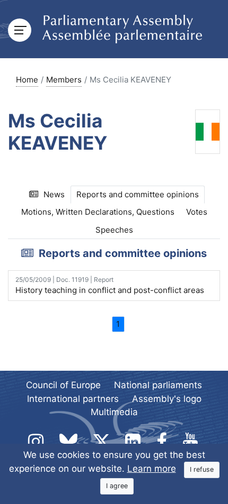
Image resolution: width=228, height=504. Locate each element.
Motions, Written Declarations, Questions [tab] (97, 212)
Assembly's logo (166, 398)
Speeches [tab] (114, 230)
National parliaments (158, 385)
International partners (73, 398)
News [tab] (54, 194)
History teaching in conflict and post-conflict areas (109, 285)
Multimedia (114, 412)
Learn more (151, 468)
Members (64, 80)
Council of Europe (63, 385)
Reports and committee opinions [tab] (137, 194)
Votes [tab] (196, 212)
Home (27, 80)
